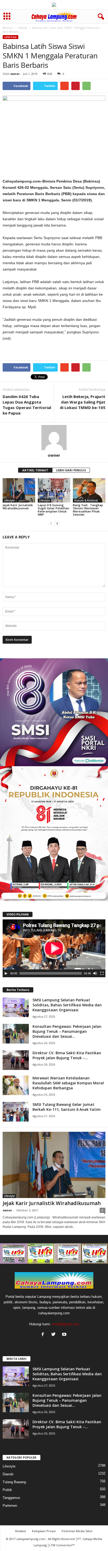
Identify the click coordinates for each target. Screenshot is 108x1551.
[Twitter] (54, 1335)
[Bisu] (95, 973)
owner (15, 74)
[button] (100, 17)
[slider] (50, 973)
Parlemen (10, 1506)
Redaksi (20, 1531)
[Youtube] (65, 1335)
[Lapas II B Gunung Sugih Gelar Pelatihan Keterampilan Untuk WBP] (54, 490)
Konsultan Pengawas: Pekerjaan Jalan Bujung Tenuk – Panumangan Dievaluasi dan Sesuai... (67, 1031)
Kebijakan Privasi (44, 1531)
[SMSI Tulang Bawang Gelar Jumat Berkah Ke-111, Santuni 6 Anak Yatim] (16, 1112)
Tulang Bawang (14, 1482)
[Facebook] (44, 1335)
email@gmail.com (65, 1324)
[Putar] (6, 973)
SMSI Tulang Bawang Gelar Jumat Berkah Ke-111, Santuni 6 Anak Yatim (67, 1107)
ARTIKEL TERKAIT (35, 470)
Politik (7, 1490)
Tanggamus (11, 1498)
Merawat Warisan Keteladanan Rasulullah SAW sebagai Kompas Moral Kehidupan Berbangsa (68, 1082)
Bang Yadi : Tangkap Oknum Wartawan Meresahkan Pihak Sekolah (88, 509)
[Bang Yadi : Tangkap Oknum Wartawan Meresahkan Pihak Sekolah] (89, 490)
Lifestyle (22, 28)
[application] (54, 948)
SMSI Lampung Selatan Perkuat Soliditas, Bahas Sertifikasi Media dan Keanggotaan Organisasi (67, 1004)
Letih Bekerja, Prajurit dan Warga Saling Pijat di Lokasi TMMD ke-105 (82, 402)
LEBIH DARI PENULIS (71, 470)
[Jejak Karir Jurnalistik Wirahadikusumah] (19, 490)
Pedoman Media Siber (77, 1531)
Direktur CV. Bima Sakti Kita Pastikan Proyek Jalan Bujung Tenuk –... (67, 1055)
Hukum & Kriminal (86, 500)
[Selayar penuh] (102, 973)
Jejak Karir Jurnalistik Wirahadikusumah (18, 506)
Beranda (8, 28)
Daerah (8, 1474)
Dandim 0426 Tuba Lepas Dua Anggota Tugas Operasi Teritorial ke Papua (27, 405)
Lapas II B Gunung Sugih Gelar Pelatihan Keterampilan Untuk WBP (53, 509)
